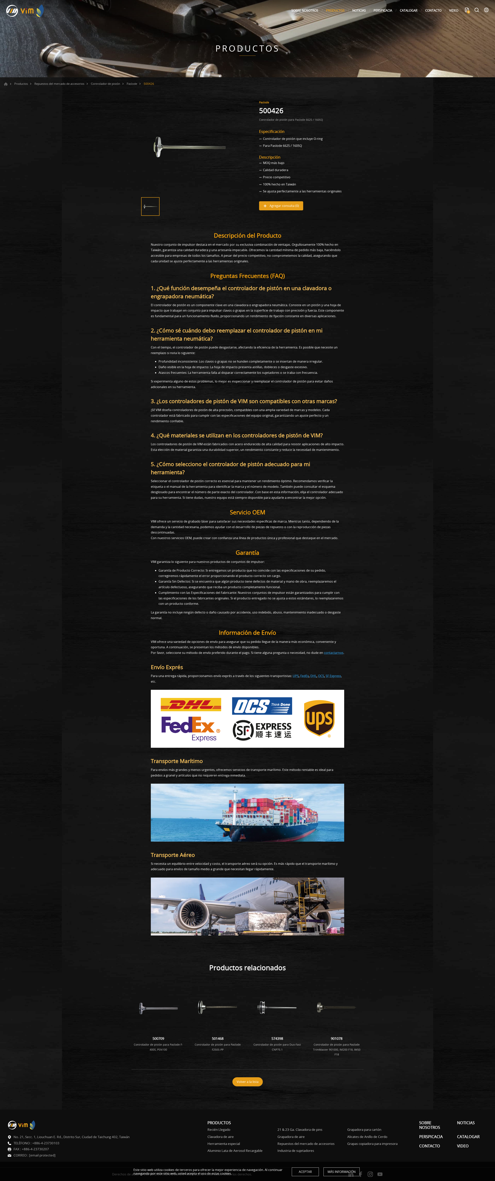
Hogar (6, 84)
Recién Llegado (218, 1130)
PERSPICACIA (383, 10)
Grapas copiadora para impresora (372, 1144)
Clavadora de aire (220, 1137)
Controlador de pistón (105, 84)
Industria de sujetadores (295, 1151)
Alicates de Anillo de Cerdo (367, 1137)
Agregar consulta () (284, 206)
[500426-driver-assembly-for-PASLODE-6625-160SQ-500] (189, 147)
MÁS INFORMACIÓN (342, 1172)
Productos (21, 84)
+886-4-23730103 (45, 1143)
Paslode (132, 84)
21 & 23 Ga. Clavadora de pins (299, 1130)
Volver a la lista (248, 1082)
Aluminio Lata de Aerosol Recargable (235, 1151)
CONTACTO (433, 10)
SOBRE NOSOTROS (304, 10)
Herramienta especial (223, 1144)
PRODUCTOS (335, 10)
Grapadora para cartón (364, 1130)
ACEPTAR (305, 1172)
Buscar (476, 10)
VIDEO (453, 10)
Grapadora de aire (291, 1137)
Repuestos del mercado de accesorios (59, 84)
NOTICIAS (359, 10)
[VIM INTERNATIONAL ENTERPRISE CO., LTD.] (25, 10)
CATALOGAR (408, 10)
